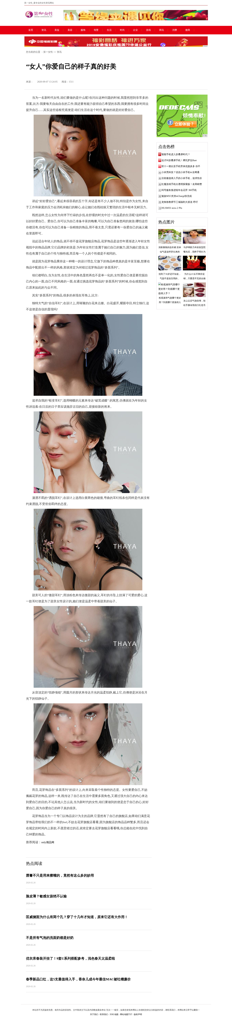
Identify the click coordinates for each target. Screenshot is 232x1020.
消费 (174, 30)
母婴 (96, 30)
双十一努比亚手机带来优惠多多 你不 (181, 166)
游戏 (148, 30)
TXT (130, 1014)
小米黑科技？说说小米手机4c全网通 (180, 172)
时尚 (122, 30)
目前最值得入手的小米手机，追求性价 (182, 178)
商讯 (161, 30)
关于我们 (94, 1014)
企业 (135, 30)
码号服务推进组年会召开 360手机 (179, 190)
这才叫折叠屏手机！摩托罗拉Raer (179, 160)
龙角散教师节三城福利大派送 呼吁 (180, 202)
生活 (109, 30)
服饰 (83, 30)
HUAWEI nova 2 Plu (172, 208)
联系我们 (104, 1014)
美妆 (57, 30)
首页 (30, 30)
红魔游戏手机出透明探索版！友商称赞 (182, 184)
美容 (70, 30)
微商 (187, 30)
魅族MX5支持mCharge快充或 (177, 196)
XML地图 (114, 1014)
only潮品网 (47, 842)
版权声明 (138, 1014)
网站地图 (124, 1014)
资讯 (43, 30)
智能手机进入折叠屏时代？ (176, 154)
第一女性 (48, 52)
